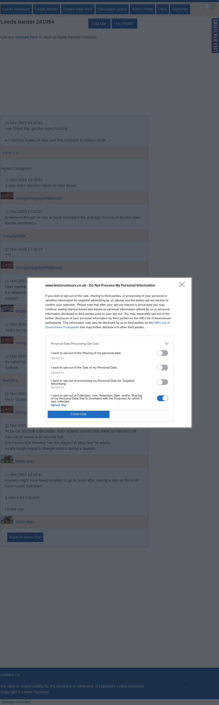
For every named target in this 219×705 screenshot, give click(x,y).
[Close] (183, 286)
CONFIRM (79, 414)
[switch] (162, 353)
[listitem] (109, 343)
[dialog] (109, 352)
